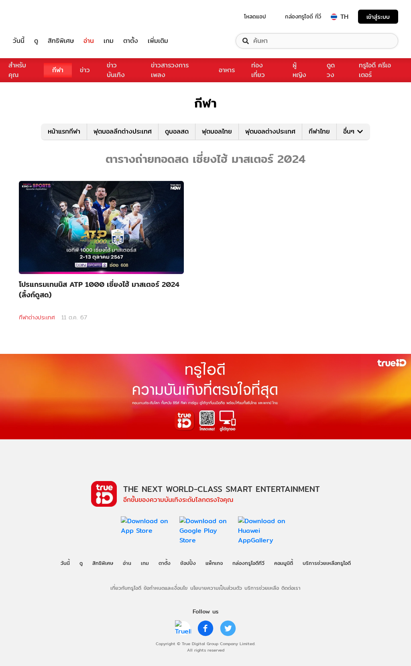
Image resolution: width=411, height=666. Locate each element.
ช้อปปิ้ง (188, 563)
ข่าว (85, 70)
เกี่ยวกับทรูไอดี (125, 588)
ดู (36, 41)
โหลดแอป (255, 16)
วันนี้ (18, 41)
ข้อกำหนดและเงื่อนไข (165, 588)
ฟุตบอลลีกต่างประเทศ (123, 131)
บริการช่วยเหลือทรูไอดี (327, 563)
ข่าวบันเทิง (116, 70)
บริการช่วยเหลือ (261, 588)
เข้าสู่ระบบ (378, 16)
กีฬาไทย (319, 131)
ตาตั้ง (130, 41)
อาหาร (227, 70)
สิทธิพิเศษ (61, 41)
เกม (109, 41)
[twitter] (228, 628)
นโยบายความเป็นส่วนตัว (216, 588)
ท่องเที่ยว (258, 70)
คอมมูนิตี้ (283, 563)
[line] (183, 628)
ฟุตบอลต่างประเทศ (270, 131)
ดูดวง (331, 70)
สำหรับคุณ (17, 70)
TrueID (37, 17)
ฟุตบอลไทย (217, 131)
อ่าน (88, 41)
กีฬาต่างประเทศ (37, 317)
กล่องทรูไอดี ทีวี (303, 16)
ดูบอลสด (177, 131)
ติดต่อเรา (291, 588)
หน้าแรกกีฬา (64, 131)
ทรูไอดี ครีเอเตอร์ (375, 70)
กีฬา (57, 70)
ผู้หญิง (299, 70)
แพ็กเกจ (214, 563)
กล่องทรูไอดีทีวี (248, 563)
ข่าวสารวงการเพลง (170, 70)
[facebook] (205, 628)
